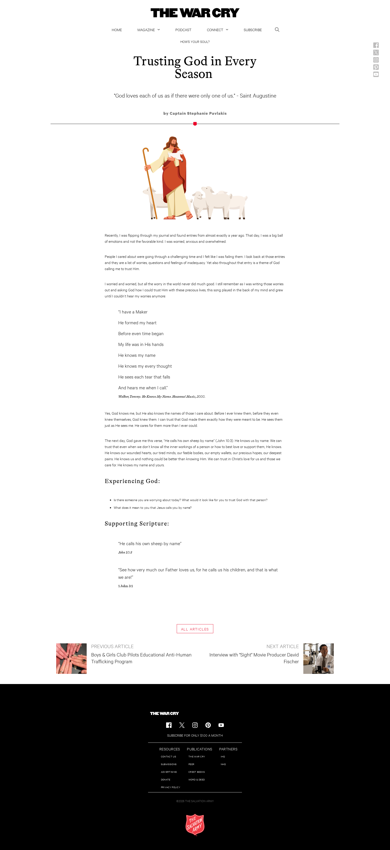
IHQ (223, 756)
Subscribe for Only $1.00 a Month (195, 735)
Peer (191, 764)
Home (117, 29)
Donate (165, 779)
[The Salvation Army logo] (195, 825)
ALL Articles (195, 628)
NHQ (223, 764)
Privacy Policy (170, 787)
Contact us (168, 756)
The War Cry (196, 756)
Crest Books (196, 771)
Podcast (183, 29)
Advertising (169, 771)
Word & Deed (196, 779)
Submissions (168, 764)
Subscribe (253, 29)
